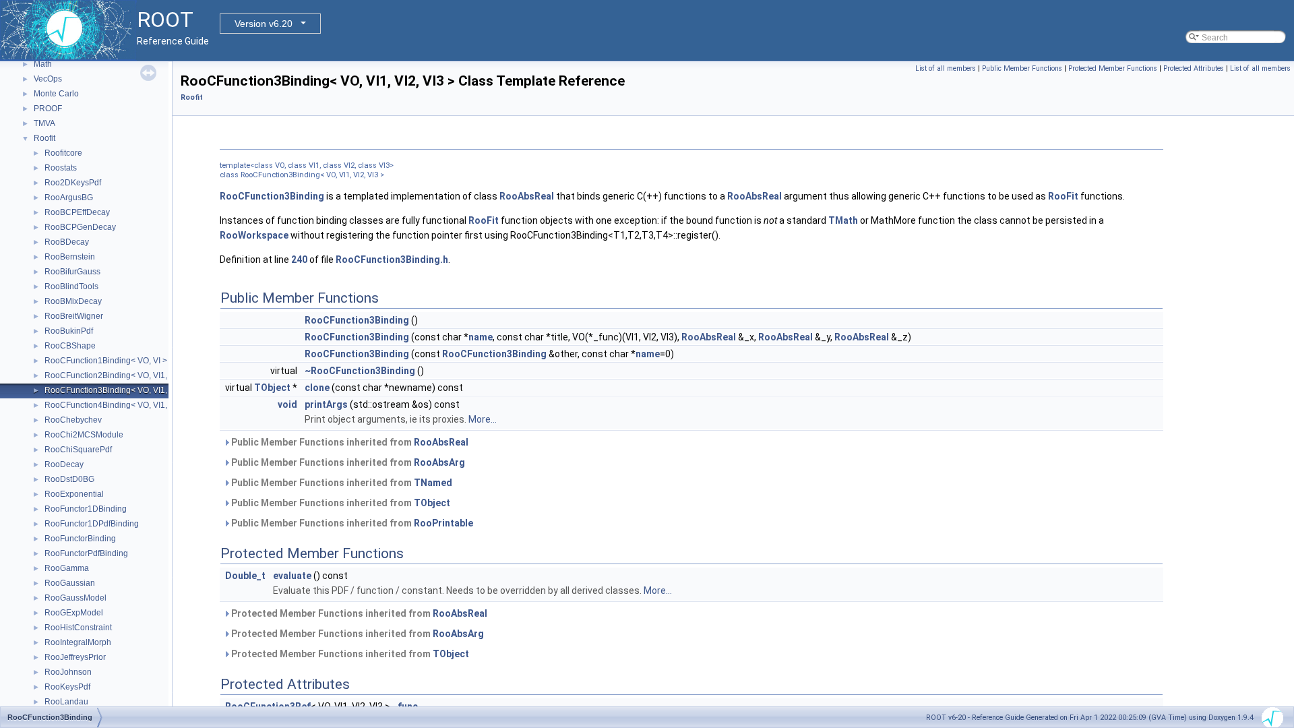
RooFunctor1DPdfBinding (91, 523)
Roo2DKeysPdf (72, 182)
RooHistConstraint (78, 627)
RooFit (1063, 196)
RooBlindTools (71, 286)
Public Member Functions (1022, 68)
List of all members (945, 68)
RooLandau (66, 701)
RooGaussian (69, 583)
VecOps (48, 79)
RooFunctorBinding (80, 538)
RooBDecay (66, 242)
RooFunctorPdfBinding (86, 553)
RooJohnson (68, 672)
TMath (843, 220)
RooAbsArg (439, 462)
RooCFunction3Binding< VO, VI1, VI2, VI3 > (124, 390)
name (480, 337)
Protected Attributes (1193, 68)
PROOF (48, 108)
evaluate (292, 575)
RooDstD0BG (69, 479)
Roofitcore (63, 153)
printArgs (326, 404)
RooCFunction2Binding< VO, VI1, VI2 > (116, 375)
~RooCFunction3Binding (360, 370)
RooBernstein (69, 257)
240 (299, 259)
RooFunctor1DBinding (85, 509)
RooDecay (64, 464)
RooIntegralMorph (77, 642)
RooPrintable (443, 523)
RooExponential (74, 494)
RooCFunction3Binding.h (392, 259)
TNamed (433, 482)
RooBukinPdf (68, 331)
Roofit (44, 138)
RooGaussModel (75, 598)
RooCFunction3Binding (272, 196)
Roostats (60, 168)
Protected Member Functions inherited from (358, 613)
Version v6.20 (263, 23)
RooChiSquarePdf (78, 449)
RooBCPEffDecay (77, 212)
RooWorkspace (254, 235)
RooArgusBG (68, 197)
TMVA (44, 123)
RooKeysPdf (67, 687)
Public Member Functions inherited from (348, 442)
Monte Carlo (56, 93)
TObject (272, 387)
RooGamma (66, 568)
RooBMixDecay (73, 301)
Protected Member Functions (1112, 68)
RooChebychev (73, 420)
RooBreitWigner (73, 316)
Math (43, 64)
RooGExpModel (73, 612)
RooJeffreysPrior (75, 657)
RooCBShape (70, 346)
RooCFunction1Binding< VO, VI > (105, 360)
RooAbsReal (526, 196)
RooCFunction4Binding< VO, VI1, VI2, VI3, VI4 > (132, 405)
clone (317, 387)
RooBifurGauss (72, 271)
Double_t (245, 575)
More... (482, 419)
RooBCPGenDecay (80, 227)
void (287, 404)
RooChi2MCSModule (83, 434)
